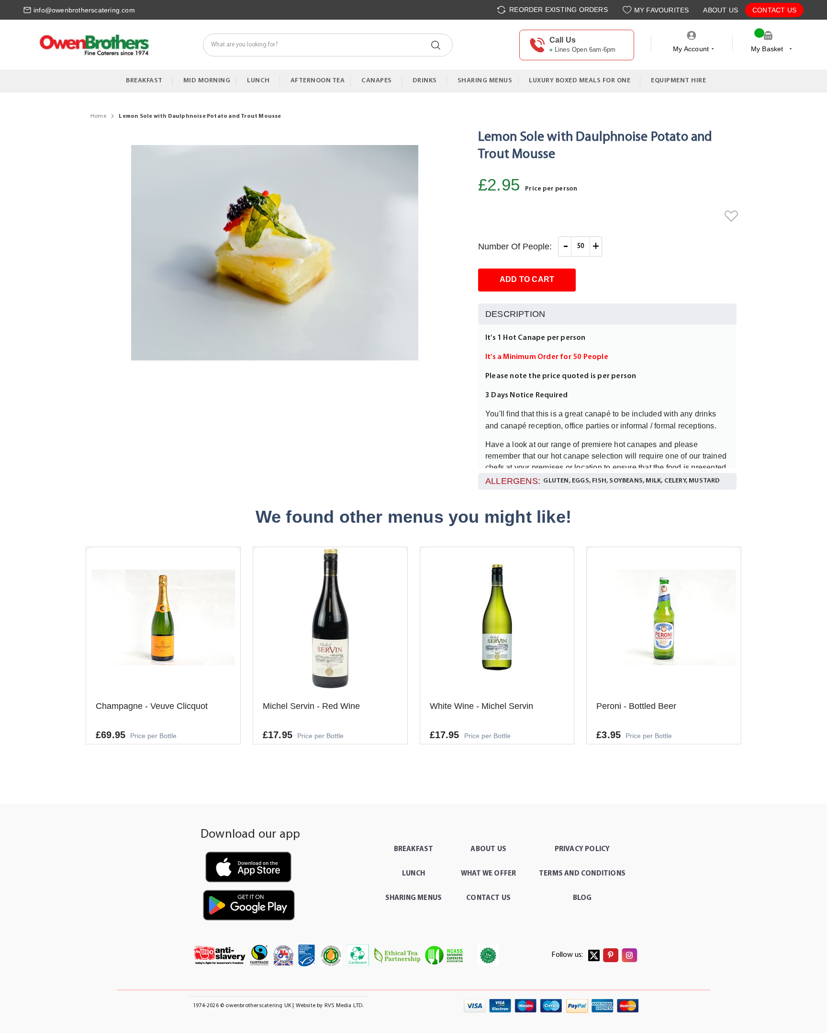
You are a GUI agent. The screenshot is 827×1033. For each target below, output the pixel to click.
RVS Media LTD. (344, 1006)
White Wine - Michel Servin (481, 706)
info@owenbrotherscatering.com (84, 10)
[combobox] (328, 45)
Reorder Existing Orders (557, 9)
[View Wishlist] (628, 10)
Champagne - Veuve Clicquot (152, 706)
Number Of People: (515, 246)
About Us (720, 10)
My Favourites (661, 10)
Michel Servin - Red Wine (311, 706)
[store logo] (93, 45)
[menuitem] (146, 81)
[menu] (413, 81)
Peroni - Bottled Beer (636, 706)
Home (98, 116)
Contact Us (774, 10)
